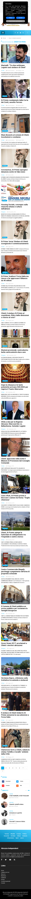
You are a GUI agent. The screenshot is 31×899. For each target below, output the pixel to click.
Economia (5, 639)
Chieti (3, 70)
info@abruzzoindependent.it (17, 856)
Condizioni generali (5, 881)
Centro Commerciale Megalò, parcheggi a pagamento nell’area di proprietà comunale (15, 571)
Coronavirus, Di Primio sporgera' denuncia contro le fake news (14, 171)
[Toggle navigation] (3, 32)
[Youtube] (20, 32)
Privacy (3, 879)
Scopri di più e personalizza (15, 21)
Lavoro (22, 838)
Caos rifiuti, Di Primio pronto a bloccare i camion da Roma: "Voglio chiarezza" (15, 498)
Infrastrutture (10, 838)
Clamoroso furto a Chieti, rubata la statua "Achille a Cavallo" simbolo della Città (15, 752)
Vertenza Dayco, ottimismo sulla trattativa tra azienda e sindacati (14, 679)
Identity (5, 790)
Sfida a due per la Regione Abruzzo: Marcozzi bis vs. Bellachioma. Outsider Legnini (13, 424)
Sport (17, 838)
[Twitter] (17, 32)
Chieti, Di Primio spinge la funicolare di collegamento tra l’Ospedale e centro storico (13, 535)
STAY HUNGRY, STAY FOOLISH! (19, 796)
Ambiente (24, 835)
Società (4, 200)
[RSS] (23, 32)
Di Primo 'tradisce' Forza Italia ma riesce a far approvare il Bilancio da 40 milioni (15, 278)
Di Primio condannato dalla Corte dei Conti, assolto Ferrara (14, 101)
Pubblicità (3, 877)
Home (4, 38)
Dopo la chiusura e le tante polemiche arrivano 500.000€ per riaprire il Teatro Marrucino (14, 387)
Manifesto (3, 875)
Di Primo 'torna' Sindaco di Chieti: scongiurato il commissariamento (15, 242)
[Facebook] (15, 32)
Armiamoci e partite (15, 813)
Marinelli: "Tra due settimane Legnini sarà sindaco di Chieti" (13, 66)
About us (3, 874)
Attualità (5, 130)
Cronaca (5, 165)
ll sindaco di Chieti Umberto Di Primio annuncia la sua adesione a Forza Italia (15, 715)
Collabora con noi (5, 872)
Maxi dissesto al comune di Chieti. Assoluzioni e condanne (15, 136)
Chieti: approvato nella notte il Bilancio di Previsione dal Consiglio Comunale (15, 461)
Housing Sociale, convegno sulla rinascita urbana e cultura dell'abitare (14, 207)
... (26, 768)
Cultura (19, 835)
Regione (3, 211)
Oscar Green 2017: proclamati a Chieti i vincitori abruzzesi (14, 644)
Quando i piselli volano (16, 804)
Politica (5, 61)
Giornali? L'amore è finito (17, 821)
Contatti (3, 883)
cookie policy (11, 14)
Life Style (11, 802)
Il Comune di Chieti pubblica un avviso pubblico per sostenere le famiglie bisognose (14, 608)
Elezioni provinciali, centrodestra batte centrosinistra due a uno (14, 351)
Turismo (7, 833)
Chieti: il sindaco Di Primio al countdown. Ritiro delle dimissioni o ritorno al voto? (15, 315)
